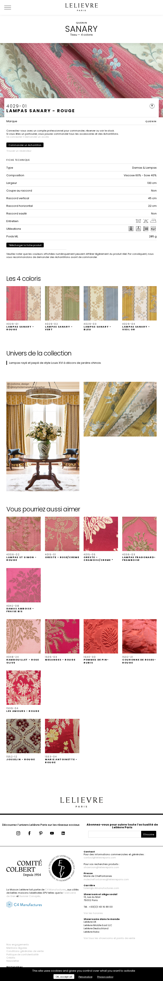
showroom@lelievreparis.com (101, 867)
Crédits (10, 957)
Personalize (85, 976)
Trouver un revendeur (18, 151)
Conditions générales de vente (25, 951)
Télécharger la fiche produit (25, 245)
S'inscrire (148, 834)
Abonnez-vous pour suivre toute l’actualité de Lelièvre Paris (122, 826)
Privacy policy (105, 976)
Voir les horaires (93, 913)
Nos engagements (17, 944)
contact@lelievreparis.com (100, 857)
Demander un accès (37, 137)
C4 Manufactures (55, 889)
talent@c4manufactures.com (101, 888)
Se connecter (14, 137)
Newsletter (12, 961)
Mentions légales (16, 948)
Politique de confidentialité (22, 954)
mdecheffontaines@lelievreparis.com (106, 879)
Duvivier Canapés (29, 896)
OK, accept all (64, 976)
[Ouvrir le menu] (12, 7)
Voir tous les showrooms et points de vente (109, 938)
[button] (23, 308)
